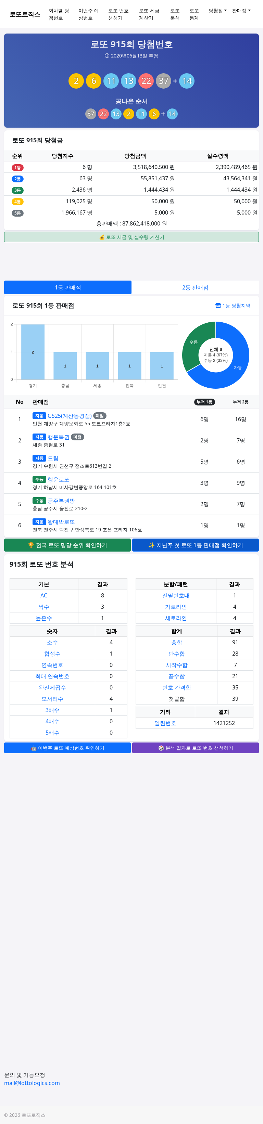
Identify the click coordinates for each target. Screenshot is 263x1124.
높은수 (44, 618)
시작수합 (177, 665)
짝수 (43, 606)
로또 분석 (175, 14)
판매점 (239, 10)
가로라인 (176, 606)
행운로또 (59, 479)
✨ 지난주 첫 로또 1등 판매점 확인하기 (195, 545)
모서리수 (52, 698)
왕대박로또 (61, 522)
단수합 (176, 653)
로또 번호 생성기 (118, 14)
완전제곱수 (52, 687)
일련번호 (165, 723)
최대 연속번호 (52, 676)
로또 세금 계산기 (149, 14)
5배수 (53, 732)
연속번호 (52, 665)
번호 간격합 (176, 687)
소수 (52, 642)
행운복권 (59, 437)
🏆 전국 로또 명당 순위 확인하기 (67, 545)
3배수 (53, 710)
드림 (53, 458)
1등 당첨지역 (236, 305)
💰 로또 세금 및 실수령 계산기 (131, 237)
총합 (176, 642)
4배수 (53, 721)
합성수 (52, 653)
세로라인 (176, 618)
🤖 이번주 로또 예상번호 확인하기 (67, 748)
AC (43, 595)
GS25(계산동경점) (70, 415)
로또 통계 (194, 14)
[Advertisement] (131, 260)
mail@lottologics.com (32, 1083)
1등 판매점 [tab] (68, 287)
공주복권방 (61, 500)
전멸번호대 (176, 595)
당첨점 (216, 10)
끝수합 (176, 676)
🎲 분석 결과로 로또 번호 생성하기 (195, 748)
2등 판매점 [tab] (195, 287)
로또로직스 (25, 14)
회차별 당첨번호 (59, 14)
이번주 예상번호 (88, 14)
